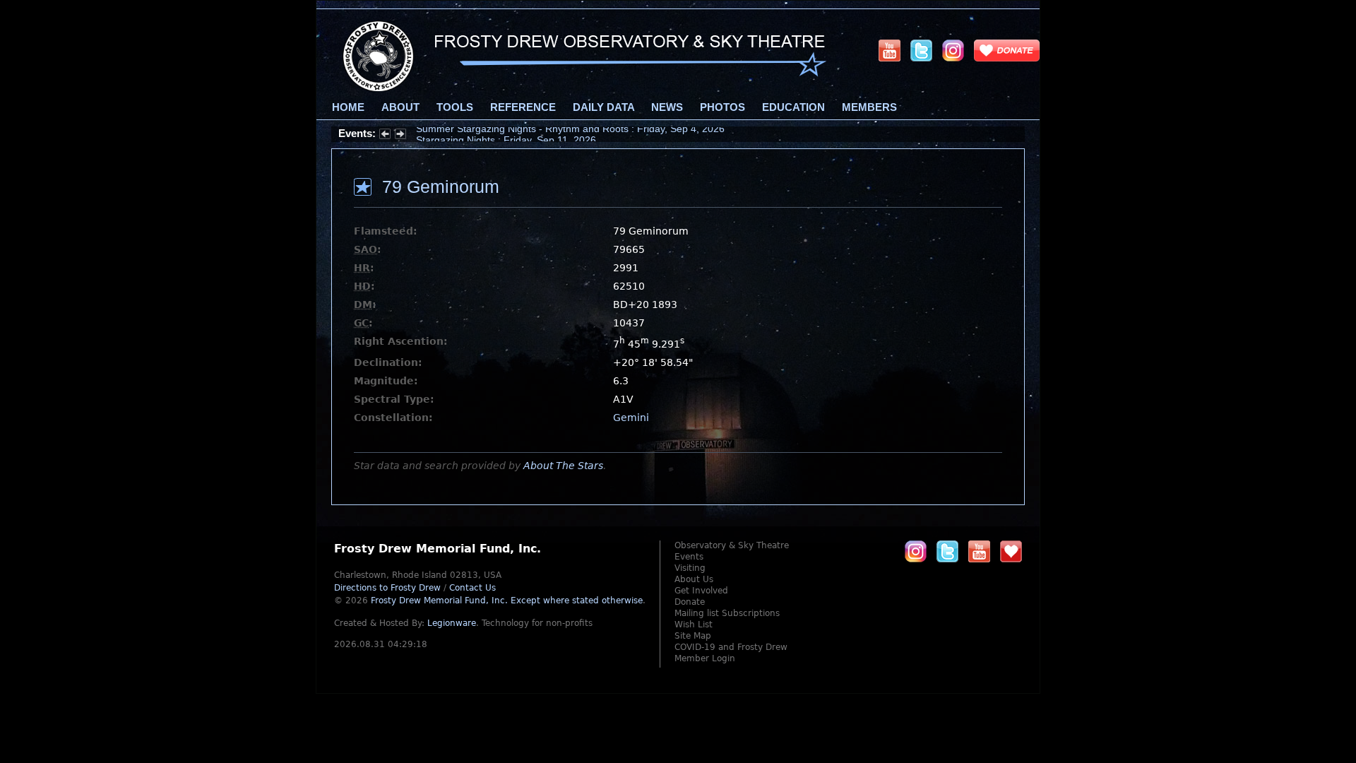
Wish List (693, 624)
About (400, 107)
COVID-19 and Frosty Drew (730, 647)
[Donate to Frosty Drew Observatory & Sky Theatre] (1011, 551)
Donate (689, 602)
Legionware (451, 623)
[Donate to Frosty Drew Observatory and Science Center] (1007, 50)
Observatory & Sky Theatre (731, 545)
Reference (523, 107)
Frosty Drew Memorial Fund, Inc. (507, 600)
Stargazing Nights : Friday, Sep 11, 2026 (506, 133)
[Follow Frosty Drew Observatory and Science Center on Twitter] (947, 551)
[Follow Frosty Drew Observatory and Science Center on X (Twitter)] (921, 50)
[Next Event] (400, 135)
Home (348, 107)
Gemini (631, 417)
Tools (454, 107)
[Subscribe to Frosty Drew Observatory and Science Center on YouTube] (889, 50)
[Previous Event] (385, 135)
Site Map (692, 636)
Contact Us (472, 588)
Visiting (690, 568)
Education (793, 107)
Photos (722, 107)
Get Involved (701, 591)
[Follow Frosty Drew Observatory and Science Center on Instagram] (953, 50)
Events (688, 557)
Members (869, 107)
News (667, 107)
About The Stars (563, 465)
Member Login (704, 658)
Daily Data (603, 107)
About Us (693, 579)
